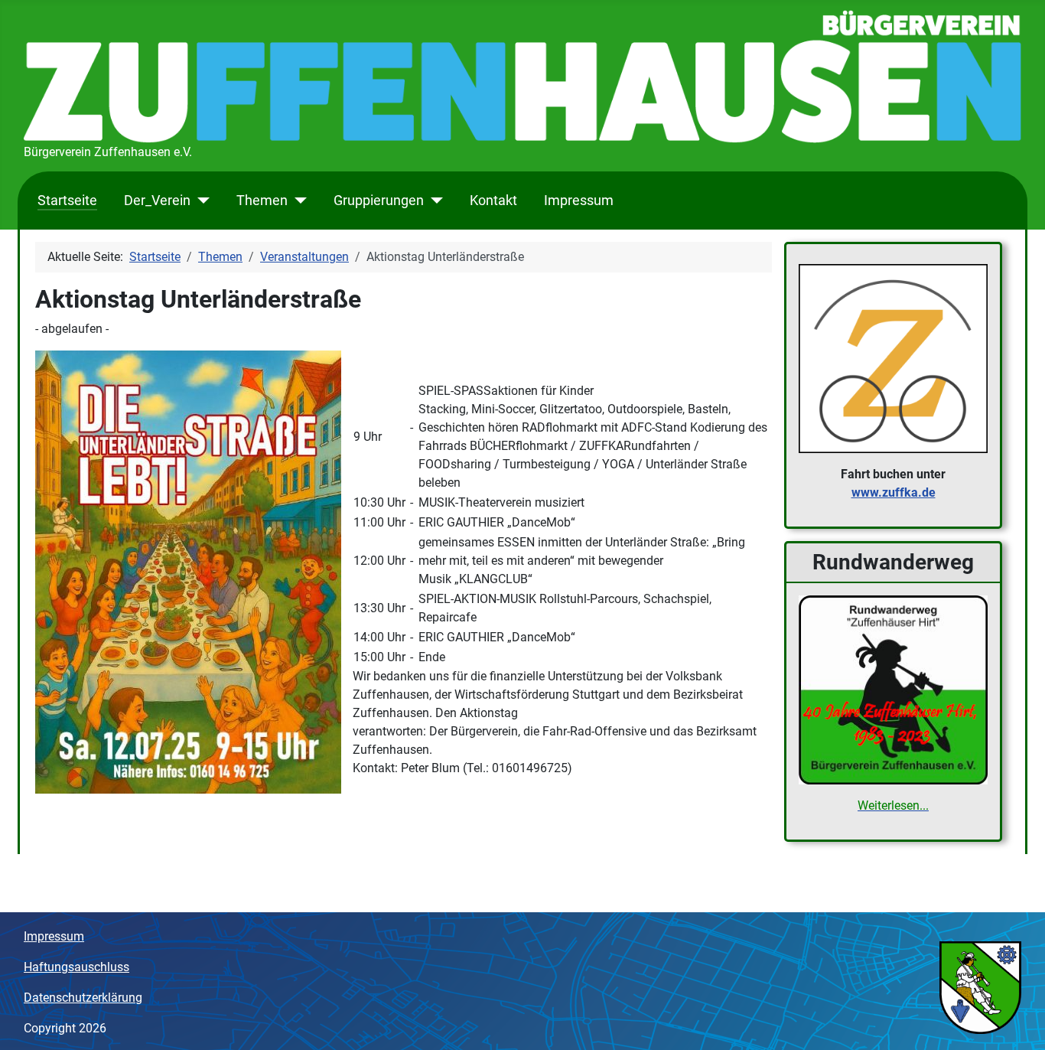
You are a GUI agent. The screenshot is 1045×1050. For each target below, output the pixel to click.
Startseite (67, 200)
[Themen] (297, 200)
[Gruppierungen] (433, 200)
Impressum (579, 200)
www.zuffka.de (893, 492)
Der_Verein (157, 200)
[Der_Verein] (200, 200)
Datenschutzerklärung (83, 997)
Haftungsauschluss (76, 967)
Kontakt (493, 200)
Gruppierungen (379, 200)
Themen (262, 200)
